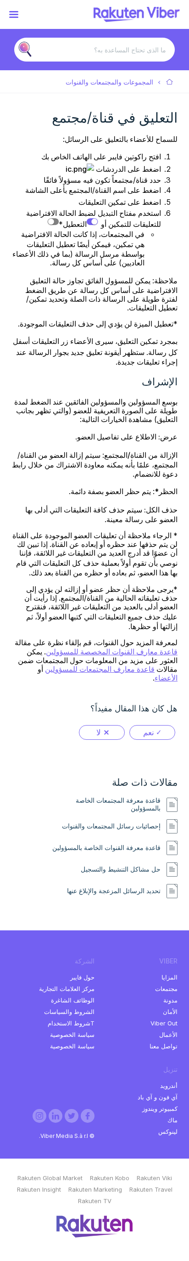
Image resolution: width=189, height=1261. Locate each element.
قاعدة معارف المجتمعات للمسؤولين (100, 669)
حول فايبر (82, 977)
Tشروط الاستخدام (71, 1023)
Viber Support (170, 82)
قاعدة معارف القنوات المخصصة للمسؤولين (112, 651)
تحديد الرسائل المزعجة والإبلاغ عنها (114, 891)
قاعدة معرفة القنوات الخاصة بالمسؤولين (106, 847)
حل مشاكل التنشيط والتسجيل (121, 869)
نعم (148, 732)
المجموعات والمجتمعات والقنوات (109, 82)
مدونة (170, 1000)
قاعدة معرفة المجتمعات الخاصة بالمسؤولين (118, 804)
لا (98, 732)
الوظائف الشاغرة (72, 1000)
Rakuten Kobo (109, 1178)
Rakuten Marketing (95, 1189)
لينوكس (168, 1131)
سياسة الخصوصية (72, 1034)
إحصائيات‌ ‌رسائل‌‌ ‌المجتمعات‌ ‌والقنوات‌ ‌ (110, 826)
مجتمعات (166, 988)
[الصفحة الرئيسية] (137, 19)
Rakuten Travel (150, 1189)
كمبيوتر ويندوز (160, 1108)
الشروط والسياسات (69, 1011)
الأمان (170, 1011)
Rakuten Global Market (50, 1178)
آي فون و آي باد (158, 1097)
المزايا (169, 977)
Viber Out (164, 1023)
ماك (172, 1120)
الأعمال (168, 1034)
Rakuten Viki (154, 1178)
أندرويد (169, 1085)
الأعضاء (166, 677)
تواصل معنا (164, 1046)
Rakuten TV (94, 1201)
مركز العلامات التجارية (66, 988)
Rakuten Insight (39, 1189)
